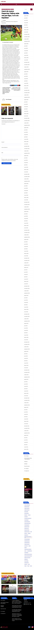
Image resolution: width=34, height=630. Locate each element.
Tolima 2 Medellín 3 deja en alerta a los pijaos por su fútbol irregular (17, 619)
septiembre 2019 (27, 209)
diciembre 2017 (26, 258)
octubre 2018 (26, 234)
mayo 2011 (26, 442)
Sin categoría (26, 468)
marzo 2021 (26, 167)
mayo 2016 (26, 302)
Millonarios (26, 559)
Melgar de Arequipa (27, 557)
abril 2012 (25, 416)
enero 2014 (26, 367)
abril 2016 (25, 304)
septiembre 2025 (27, 41)
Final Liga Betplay (27, 539)
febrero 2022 (26, 141)
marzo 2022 (26, 139)
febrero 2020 (26, 197)
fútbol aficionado (27, 542)
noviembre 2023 (26, 92)
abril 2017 (25, 276)
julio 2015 (25, 325)
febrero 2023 (26, 113)
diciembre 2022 (26, 118)
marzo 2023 (26, 111)
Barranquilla (26, 511)
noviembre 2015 (26, 316)
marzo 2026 (26, 27)
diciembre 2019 (26, 202)
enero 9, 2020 (28, 495)
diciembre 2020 (26, 174)
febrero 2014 (26, 365)
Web (2, 152)
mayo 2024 (26, 78)
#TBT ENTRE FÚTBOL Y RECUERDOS (6, 9)
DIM (31, 531)
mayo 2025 (26, 50)
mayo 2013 (26, 386)
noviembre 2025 (26, 36)
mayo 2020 (26, 190)
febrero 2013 (26, 393)
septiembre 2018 (27, 237)
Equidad (29, 533)
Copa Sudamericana (27, 523)
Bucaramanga (27, 513)
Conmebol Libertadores (28, 518)
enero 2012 (26, 423)
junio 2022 (26, 132)
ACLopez (4, 20)
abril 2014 (25, 360)
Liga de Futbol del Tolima (28, 554)
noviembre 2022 (26, 120)
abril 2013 (25, 388)
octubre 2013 (26, 374)
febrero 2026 (26, 29)
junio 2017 (26, 272)
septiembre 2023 (27, 97)
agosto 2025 (26, 43)
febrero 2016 (26, 309)
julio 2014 (25, 353)
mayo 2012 (26, 414)
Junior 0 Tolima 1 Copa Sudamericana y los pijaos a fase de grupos (15, 89)
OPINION (2, 606)
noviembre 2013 (26, 372)
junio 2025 (26, 48)
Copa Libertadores (27, 521)
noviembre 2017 (26, 260)
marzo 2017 (26, 279)
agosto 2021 (26, 155)
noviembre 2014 (26, 344)
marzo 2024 (26, 83)
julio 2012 (25, 409)
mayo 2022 (26, 134)
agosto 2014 (26, 351)
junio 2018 (26, 244)
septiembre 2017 (27, 265)
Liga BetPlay (26, 552)
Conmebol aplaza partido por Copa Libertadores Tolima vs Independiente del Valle (16, 610)
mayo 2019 (26, 218)
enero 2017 (26, 283)
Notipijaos (12, 9)
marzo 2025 (26, 55)
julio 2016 (25, 297)
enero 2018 (26, 255)
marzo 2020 (26, 195)
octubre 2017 (26, 262)
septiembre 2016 (27, 293)
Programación (27, 562)
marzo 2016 (26, 307)
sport (29, 564)
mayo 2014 (26, 358)
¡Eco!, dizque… (3, 600)
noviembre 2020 (26, 176)
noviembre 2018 (26, 232)
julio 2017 (25, 269)
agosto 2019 (26, 211)
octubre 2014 (26, 346)
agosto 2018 (26, 239)
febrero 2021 (26, 169)
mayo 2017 (26, 274)
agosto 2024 (26, 71)
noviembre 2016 (26, 288)
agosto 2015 (26, 323)
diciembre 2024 (26, 62)
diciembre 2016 (26, 286)
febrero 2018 (26, 253)
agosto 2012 (26, 407)
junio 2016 (26, 300)
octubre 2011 (26, 430)
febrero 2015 (26, 337)
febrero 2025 (26, 57)
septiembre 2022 (27, 125)
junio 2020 (26, 188)
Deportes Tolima (27, 526)
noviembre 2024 (26, 64)
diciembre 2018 (26, 230)
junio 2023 (26, 104)
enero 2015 (26, 339)
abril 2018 (25, 248)
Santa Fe (26, 564)
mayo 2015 (26, 330)
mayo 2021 (26, 162)
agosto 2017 (26, 267)
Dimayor (26, 533)
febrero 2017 (26, 281)
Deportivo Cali (27, 528)
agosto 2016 (26, 295)
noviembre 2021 (26, 148)
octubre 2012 (26, 402)
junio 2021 (26, 160)
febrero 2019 (26, 225)
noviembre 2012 (26, 400)
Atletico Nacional (27, 508)
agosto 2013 (26, 379)
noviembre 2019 (26, 204)
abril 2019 (25, 220)
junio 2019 (26, 216)
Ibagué (26, 547)
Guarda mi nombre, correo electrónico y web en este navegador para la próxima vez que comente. (10, 160)
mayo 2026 (26, 22)
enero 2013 (26, 395)
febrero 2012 (26, 421)
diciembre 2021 (26, 146)
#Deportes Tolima (10, 21)
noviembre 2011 (26, 428)
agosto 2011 (26, 435)
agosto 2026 (26, 15)
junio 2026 (26, 20)
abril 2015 (25, 332)
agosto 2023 (26, 99)
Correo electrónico (5, 147)
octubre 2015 (26, 318)
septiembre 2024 (27, 69)
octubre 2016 (26, 290)
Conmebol (26, 516)
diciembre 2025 (26, 34)
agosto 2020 (26, 183)
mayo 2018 (26, 246)
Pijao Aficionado (27, 466)
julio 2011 (25, 437)
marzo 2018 (26, 251)
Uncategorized (3, 613)
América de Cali (27, 506)
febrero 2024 (26, 85)
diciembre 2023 (26, 90)
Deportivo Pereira (27, 531)
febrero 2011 (26, 449)
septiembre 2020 (27, 181)
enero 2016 (26, 311)
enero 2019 (26, 227)
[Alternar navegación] (16, 4)
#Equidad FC (15, 21)
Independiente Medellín (28, 549)
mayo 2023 (26, 106)
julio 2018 (25, 241)
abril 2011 (25, 444)
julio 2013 (25, 381)
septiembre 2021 (27, 153)
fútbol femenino (27, 544)
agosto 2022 (26, 127)
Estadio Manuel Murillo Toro (28, 537)
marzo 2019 (26, 223)
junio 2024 (26, 76)
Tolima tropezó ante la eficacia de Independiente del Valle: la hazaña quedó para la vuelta (17, 606)
